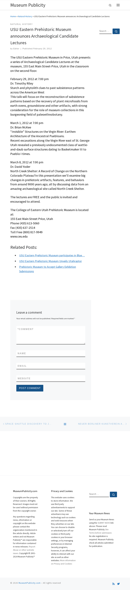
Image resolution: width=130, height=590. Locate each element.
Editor (16, 49)
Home (13, 16)
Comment (26, 329)
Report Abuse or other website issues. (24, 550)
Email (22, 366)
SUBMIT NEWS (104, 523)
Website (24, 378)
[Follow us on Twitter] (118, 584)
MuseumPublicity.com (30, 583)
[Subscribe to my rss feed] (113, 584)
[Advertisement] (109, 87)
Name (22, 353)
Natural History (25, 16)
